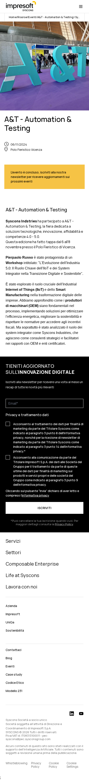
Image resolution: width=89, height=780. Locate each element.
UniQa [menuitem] (10, 622)
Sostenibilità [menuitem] (15, 630)
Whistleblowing (16, 763)
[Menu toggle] (81, 6)
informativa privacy (35, 495)
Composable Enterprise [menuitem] (32, 564)
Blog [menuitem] (9, 658)
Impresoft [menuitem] (13, 614)
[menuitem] (44, 640)
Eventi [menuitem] (10, 666)
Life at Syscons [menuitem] (22, 575)
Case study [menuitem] (14, 674)
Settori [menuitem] (13, 552)
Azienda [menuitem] (11, 606)
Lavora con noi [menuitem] (21, 586)
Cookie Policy (54, 764)
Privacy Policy (36, 764)
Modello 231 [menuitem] (14, 691)
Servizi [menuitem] (13, 541)
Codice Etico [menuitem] (15, 683)
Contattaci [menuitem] (13, 650)
